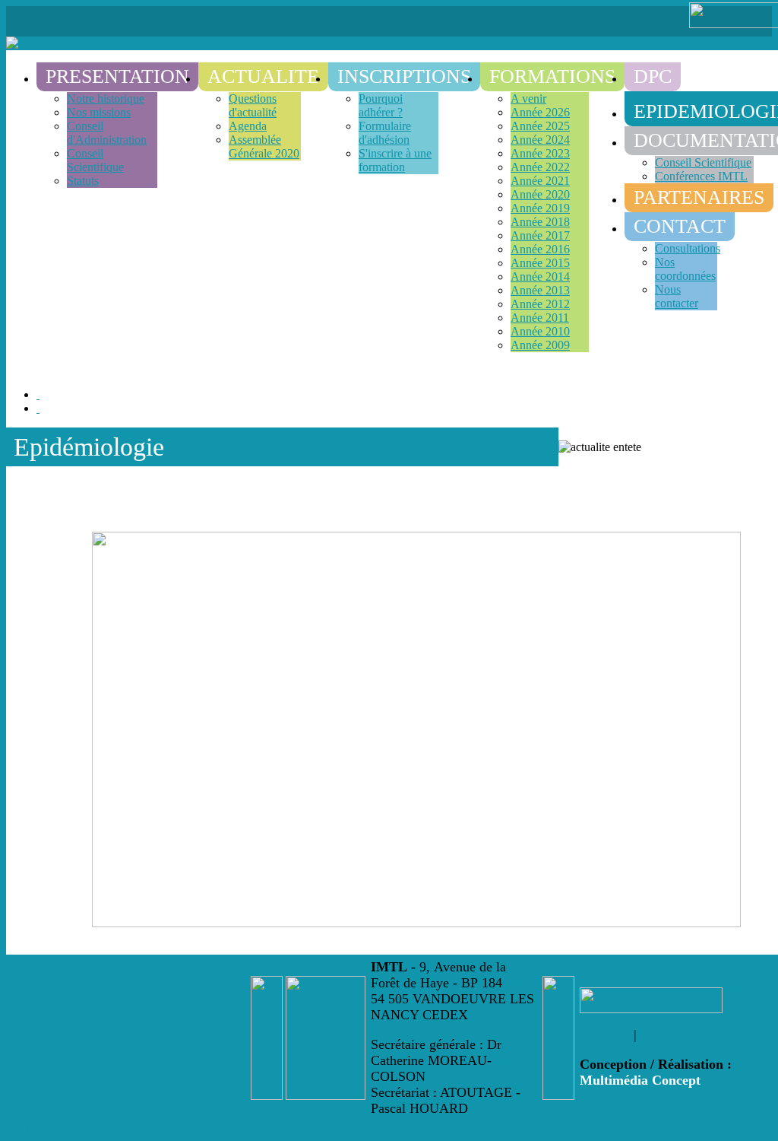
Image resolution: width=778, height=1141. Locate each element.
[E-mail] (38, 408)
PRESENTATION (60, 992)
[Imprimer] (38, 394)
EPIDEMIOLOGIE (181, 1020)
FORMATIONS (54, 1074)
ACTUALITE (49, 1020)
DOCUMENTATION (186, 1047)
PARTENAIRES (173, 1074)
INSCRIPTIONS (57, 1047)
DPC (141, 992)
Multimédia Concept (640, 1080)
